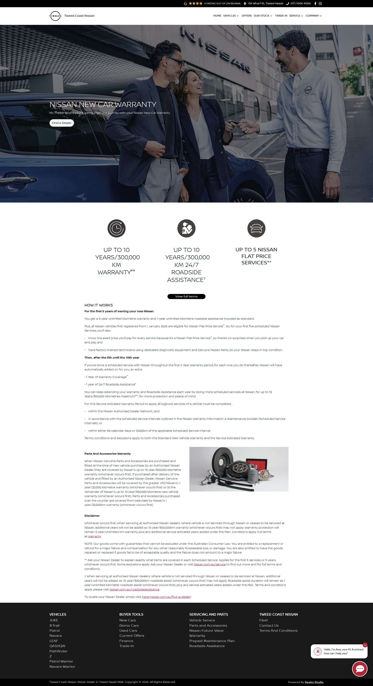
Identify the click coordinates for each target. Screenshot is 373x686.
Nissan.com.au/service (210, 564)
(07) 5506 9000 (301, 3)
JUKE (54, 620)
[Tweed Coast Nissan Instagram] (321, 3)
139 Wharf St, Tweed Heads (265, 3)
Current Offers (131, 636)
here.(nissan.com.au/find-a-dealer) (166, 597)
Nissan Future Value (206, 631)
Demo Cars (129, 626)
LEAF (54, 641)
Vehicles (229, 15)
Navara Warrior (62, 667)
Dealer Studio (314, 682)
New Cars (127, 620)
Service (294, 15)
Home (217, 15)
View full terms (186, 296)
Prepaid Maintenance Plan (212, 641)
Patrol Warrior (61, 661)
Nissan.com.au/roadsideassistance (134, 589)
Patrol (55, 631)
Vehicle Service (202, 620)
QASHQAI (57, 646)
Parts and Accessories (208, 626)
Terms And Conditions (278, 631)
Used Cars (128, 631)
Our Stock (261, 15)
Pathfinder (59, 651)
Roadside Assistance (207, 646)
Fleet (263, 620)
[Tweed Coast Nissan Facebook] (316, 3)
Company (312, 15)
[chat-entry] (360, 669)
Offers (247, 15)
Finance (126, 641)
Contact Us (269, 626)
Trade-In (126, 646)
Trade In (281, 15)
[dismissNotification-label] (365, 644)
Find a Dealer (61, 123)
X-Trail (54, 626)
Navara (56, 636)
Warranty (94, 536)
